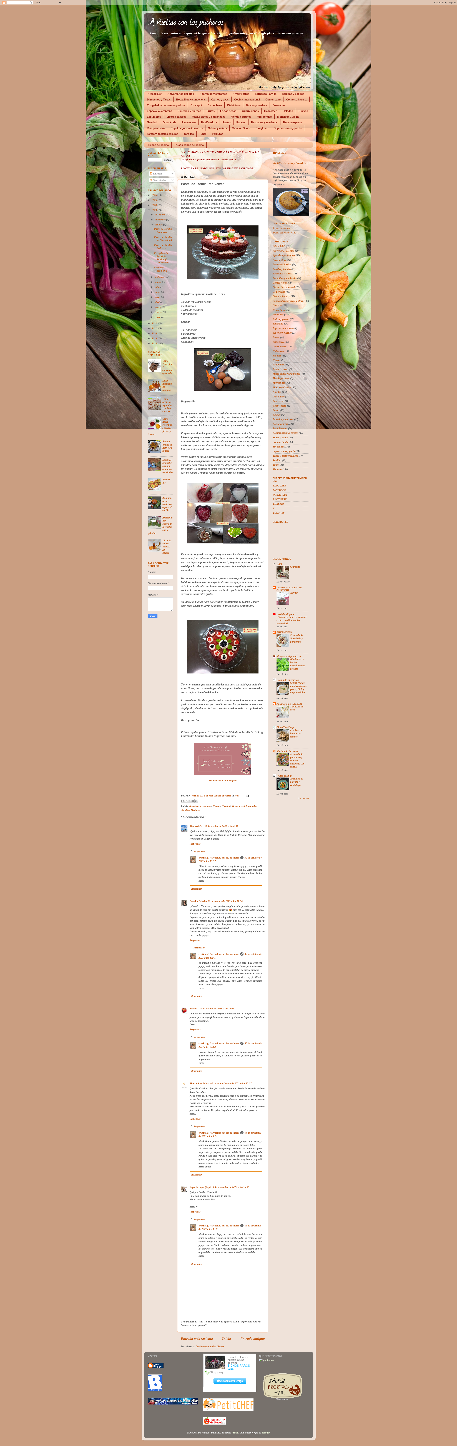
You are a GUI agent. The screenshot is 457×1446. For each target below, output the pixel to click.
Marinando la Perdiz (287, 751)
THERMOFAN (284, 632)
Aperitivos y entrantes (213, 93)
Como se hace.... (296, 99)
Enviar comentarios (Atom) (210, 1346)
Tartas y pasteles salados (162, 133)
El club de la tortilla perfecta (223, 780)
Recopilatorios (156, 128)
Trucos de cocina (158, 144)
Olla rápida (169, 122)
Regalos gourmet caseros (187, 128)
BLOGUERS (279, 485)
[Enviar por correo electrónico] (182, 801)
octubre (159, 224)
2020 (154, 333)
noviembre (160, 219)
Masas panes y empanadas (208, 116)
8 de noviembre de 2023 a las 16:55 (231, 1187)
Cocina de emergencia (288, 679)
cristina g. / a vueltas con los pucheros (219, 857)
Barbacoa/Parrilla (265, 93)
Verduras (217, 133)
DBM (279, 563)
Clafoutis (295, 566)
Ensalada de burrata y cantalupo (296, 781)
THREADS (278, 503)
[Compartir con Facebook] (193, 801)
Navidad (152, 122)
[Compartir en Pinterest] (196, 801)
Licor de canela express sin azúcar (166, 546)
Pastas (226, 122)
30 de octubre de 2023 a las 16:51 (216, 1008)
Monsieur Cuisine (288, 116)
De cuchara (215, 105)
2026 (154, 195)
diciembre (160, 214)
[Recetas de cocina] (214, 1423)
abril (157, 302)
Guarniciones (250, 110)
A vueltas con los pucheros (187, 23)
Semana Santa (241, 128)
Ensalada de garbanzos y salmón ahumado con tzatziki (297, 760)
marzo (158, 307)
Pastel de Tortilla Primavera (163, 230)
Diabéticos (233, 105)
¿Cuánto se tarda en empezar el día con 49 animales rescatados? (292, 620)
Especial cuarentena (159, 110)
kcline (235, 1432)
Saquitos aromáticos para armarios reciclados (167, 466)
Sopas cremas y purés (288, 128)
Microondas (264, 116)
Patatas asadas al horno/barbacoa (167, 446)
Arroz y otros (241, 93)
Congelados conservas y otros (166, 105)
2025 (154, 200)
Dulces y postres (256, 105)
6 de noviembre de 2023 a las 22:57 (233, 1083)
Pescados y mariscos (264, 122)
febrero (159, 312)
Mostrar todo (303, 798)
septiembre (160, 277)
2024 (154, 205)
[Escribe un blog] (186, 801)
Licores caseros (176, 116)
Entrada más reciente (197, 1339)
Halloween (270, 110)
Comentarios (159, 180)
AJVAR (294, 593)
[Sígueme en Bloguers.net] (155, 1390)
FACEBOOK (279, 490)
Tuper (202, 133)
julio (157, 287)
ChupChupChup (285, 727)
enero (158, 317)
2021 (154, 328)
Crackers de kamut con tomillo (296, 733)
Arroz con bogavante (160, 269)
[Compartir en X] (189, 801)
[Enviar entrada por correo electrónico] (247, 795)
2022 (154, 323)
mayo (158, 297)
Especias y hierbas (189, 110)
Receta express (292, 122)
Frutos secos (228, 110)
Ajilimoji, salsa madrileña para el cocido (167, 504)
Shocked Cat (196, 826)
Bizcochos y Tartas (159, 99)
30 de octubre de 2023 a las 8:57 (221, 826)
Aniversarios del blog (180, 93)
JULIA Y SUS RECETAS (290, 703)
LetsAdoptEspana (286, 614)
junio (158, 292)
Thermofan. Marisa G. (202, 1083)
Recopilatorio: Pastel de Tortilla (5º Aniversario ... (162, 258)
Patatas (241, 122)
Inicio (226, 1339)
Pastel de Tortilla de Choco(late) (163, 239)
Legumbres (154, 116)
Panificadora (209, 122)
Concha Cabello (198, 901)
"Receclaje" (154, 93)
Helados (288, 110)
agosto (158, 282)
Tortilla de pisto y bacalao (289, 163)
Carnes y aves (220, 99)
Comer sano (273, 99)
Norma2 (194, 1008)
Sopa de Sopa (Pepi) (201, 1187)
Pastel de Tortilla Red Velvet (163, 247)
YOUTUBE (279, 512)
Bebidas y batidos (293, 93)
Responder (195, 843)
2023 (154, 210)
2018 (154, 343)
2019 (154, 338)
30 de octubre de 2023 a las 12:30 (225, 901)
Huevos (303, 110)
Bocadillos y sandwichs (191, 99)
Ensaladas (278, 105)
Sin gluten (262, 128)
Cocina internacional (247, 99)
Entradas (157, 173)
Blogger (266, 1432)
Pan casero (189, 122)
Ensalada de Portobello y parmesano (296, 638)
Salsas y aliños (217, 128)
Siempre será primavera (289, 656)
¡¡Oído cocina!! (285, 775)
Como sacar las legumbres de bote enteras (167, 405)
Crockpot (196, 105)
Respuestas (199, 851)
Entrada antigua (252, 1339)
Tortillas (189, 133)
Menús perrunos (241, 116)
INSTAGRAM (280, 494)
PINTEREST (280, 499)
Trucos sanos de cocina (189, 144)
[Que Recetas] (267, 1360)
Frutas (211, 110)
